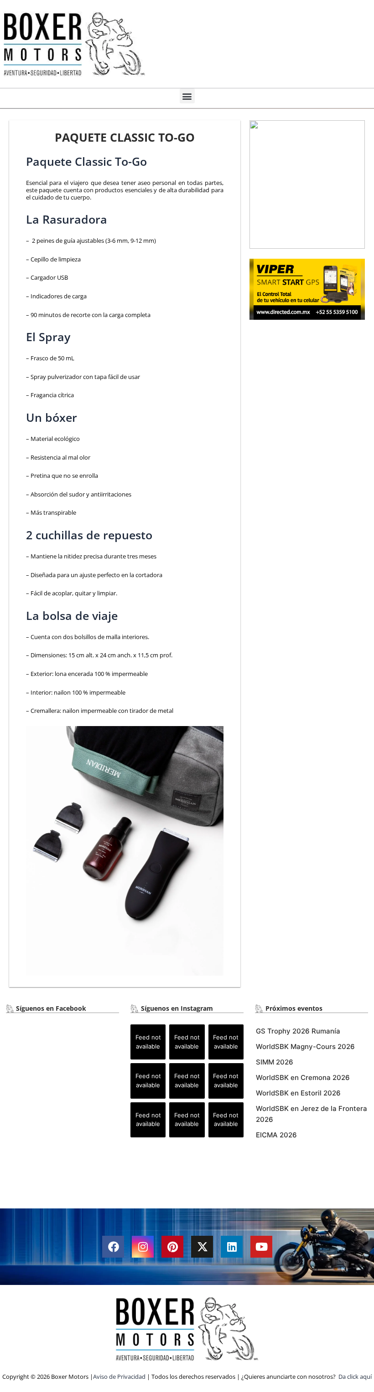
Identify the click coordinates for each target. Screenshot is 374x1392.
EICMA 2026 (276, 1135)
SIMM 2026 (274, 1062)
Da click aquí (355, 1376)
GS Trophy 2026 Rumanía (298, 1031)
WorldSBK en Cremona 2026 (303, 1077)
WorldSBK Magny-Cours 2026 (305, 1046)
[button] (187, 95)
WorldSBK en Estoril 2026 (298, 1093)
